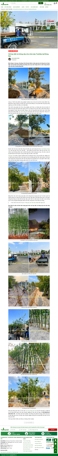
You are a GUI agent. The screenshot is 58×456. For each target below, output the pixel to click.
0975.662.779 (3, 0)
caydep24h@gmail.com (12, 0)
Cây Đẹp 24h (11, 155)
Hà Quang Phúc (15, 58)
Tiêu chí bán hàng (26, 440)
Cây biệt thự (9, 452)
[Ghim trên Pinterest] (29, 423)
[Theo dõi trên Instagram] (48, 444)
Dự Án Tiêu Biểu (9, 9)
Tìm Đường (55, 441)
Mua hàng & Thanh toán (28, 447)
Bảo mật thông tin (26, 449)
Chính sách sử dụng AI (27, 451)
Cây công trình (3, 452)
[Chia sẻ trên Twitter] (27, 423)
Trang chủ (3, 9)
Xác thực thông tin (38, 445)
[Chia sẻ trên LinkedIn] (31, 423)
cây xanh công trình (23, 111)
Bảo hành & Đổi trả (27, 442)
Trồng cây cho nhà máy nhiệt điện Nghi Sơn (35, 202)
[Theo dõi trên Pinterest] (51, 444)
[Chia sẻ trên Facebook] (25, 423)
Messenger (55, 448)
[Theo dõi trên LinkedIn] (52, 444)
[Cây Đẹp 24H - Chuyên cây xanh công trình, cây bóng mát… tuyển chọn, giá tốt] (4, 4)
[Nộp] (40, 3)
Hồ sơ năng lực (38, 441)
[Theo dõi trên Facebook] (47, 444)
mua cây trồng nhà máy (31, 410)
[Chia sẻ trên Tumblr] (33, 423)
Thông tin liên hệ (38, 443)
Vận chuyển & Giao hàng (28, 444)
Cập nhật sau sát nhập (39, 447)
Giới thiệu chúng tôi (39, 439)
